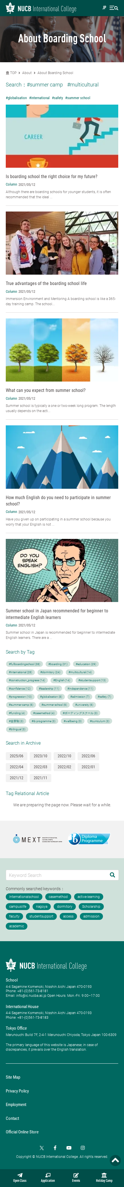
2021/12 (16, 777)
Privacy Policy (17, 1091)
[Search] (112, 875)
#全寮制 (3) (16, 721)
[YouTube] (69, 1148)
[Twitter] (41, 1148)
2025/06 (16, 756)
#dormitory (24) (50, 672)
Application (48, 1181)
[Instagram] (83, 1148)
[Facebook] (55, 1148)
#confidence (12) (20, 688)
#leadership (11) (49, 688)
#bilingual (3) (17, 729)
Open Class (20, 1181)
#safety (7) (104, 696)
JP (104, 8)
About (27, 73)
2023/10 (40, 756)
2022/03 (40, 767)
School (12, 980)
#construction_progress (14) (27, 680)
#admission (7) (79, 696)
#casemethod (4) (44, 713)
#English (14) (61, 680)
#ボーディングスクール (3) (80, 713)
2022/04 (16, 767)
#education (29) (86, 664)
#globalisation (16, 98)
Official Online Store (22, 1132)
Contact (12, 1118)
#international (39, 98)
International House (22, 1006)
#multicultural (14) (80, 672)
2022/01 (88, 767)
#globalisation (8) (51, 696)
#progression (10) (20, 696)
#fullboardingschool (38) (24, 664)
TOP (12, 73)
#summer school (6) (54, 704)
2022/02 (64, 767)
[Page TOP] (115, 1160)
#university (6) (84, 704)
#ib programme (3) (43, 721)
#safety (57, 98)
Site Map (13, 1077)
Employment (16, 1104)
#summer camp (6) (21, 704)
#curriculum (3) (99, 721)
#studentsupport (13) (92, 680)
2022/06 (88, 756)
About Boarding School (55, 73)
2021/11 (40, 777)
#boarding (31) (57, 664)
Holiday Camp (104, 1181)
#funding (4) (17, 713)
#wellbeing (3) (73, 721)
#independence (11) (80, 688)
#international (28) (20, 672)
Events (76, 1181)
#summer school (77, 98)
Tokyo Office (16, 1028)
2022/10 (64, 756)
